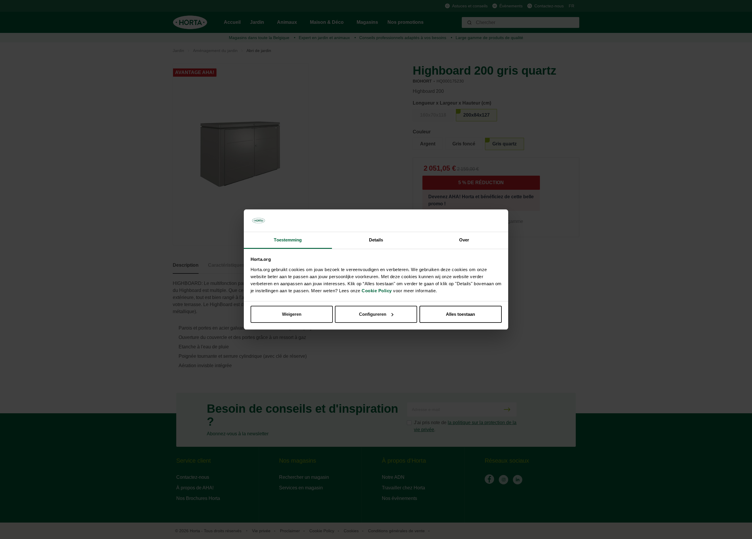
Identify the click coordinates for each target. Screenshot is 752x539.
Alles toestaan (460, 314)
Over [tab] (464, 239)
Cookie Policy (377, 290)
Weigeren (291, 314)
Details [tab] (376, 239)
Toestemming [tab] (288, 239)
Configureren (372, 314)
